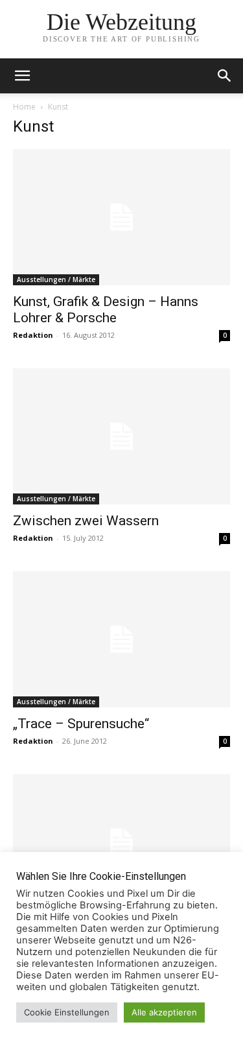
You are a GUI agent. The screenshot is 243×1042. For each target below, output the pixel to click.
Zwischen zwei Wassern (86, 520)
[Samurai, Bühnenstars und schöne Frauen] (121, 842)
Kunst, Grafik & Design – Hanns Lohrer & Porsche (105, 310)
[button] (225, 75)
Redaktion (33, 335)
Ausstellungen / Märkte (56, 279)
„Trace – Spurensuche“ (81, 723)
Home (24, 106)
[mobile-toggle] (22, 75)
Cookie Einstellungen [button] (67, 1012)
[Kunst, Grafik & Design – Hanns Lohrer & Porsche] (121, 217)
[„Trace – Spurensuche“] (121, 639)
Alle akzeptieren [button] (164, 1012)
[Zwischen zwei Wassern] (121, 436)
